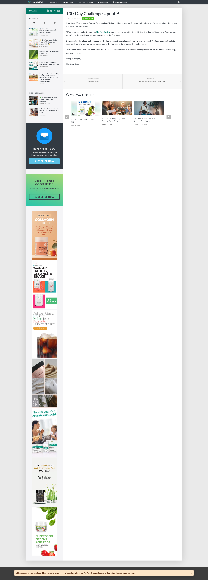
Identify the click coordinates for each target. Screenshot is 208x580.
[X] (51, 10)
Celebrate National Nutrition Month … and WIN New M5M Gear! (49, 111)
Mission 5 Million (86, 2)
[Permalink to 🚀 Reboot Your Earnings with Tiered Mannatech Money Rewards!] (33, 32)
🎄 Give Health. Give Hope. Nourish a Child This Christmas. (48, 99)
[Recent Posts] (44, 23)
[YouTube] (58, 10)
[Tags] (55, 23)
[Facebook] (48, 10)
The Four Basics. (103, 32)
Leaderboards (121, 2)
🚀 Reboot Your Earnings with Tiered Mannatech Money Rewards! (48, 31)
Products (53, 2)
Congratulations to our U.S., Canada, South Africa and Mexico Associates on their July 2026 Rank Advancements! (48, 77)
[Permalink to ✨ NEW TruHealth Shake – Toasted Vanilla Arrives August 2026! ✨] (33, 43)
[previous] (67, 117)
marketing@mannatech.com (124, 573)
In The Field (68, 2)
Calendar (104, 2)
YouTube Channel (90, 573)
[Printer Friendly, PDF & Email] (88, 19)
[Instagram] (55, 10)
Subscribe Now (44, 161)
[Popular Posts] (34, 23)
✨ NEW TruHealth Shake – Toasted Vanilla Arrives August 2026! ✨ (48, 42)
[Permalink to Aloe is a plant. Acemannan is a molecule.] (33, 54)
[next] (169, 117)
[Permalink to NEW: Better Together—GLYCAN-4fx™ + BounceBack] (33, 65)
